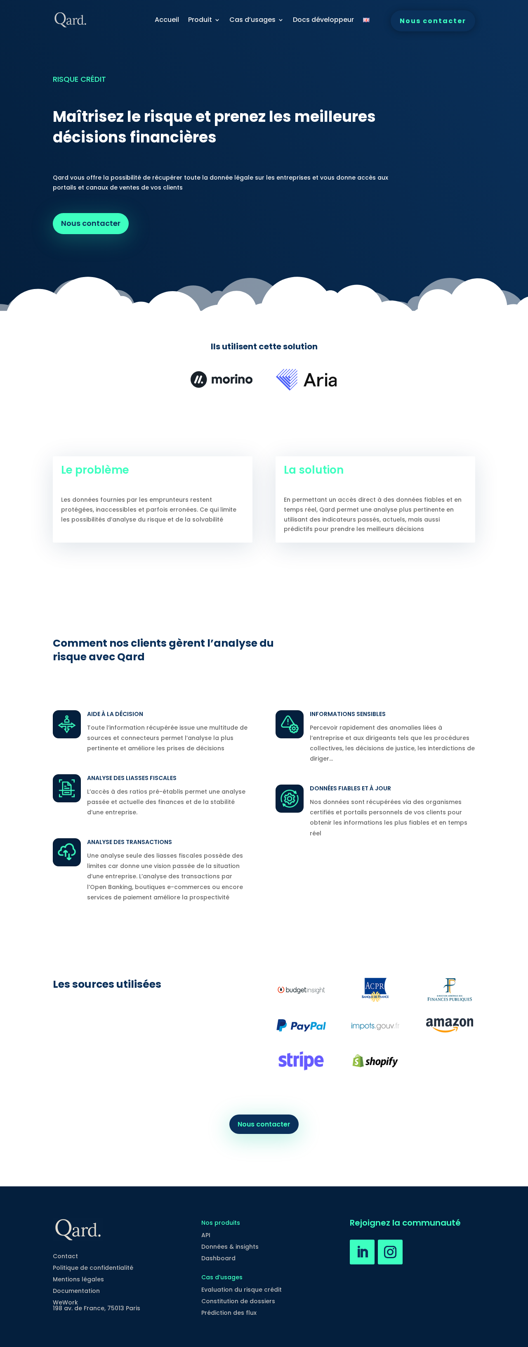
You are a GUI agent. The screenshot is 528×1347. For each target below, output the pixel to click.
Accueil (167, 19)
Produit (200, 19)
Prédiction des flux (229, 1313)
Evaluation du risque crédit (241, 1289)
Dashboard (218, 1258)
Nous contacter (433, 21)
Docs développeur (323, 19)
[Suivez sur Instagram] (390, 1252)
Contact (65, 1256)
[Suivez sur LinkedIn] (362, 1252)
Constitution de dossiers (238, 1301)
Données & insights (230, 1247)
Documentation (76, 1291)
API (205, 1235)
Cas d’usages (252, 19)
